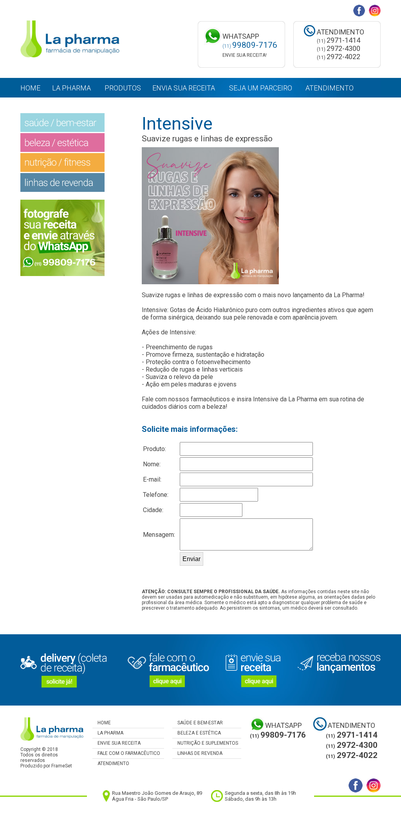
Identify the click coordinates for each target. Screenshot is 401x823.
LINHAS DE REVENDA (197, 753)
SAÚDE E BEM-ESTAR (197, 723)
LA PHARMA (107, 733)
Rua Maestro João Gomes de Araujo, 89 (157, 793)
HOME (101, 723)
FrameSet (61, 766)
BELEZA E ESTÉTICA (196, 733)
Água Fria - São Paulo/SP (140, 799)
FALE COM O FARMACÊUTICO (126, 753)
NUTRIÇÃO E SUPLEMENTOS (205, 743)
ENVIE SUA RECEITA (116, 743)
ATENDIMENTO (110, 763)
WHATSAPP (283, 725)
